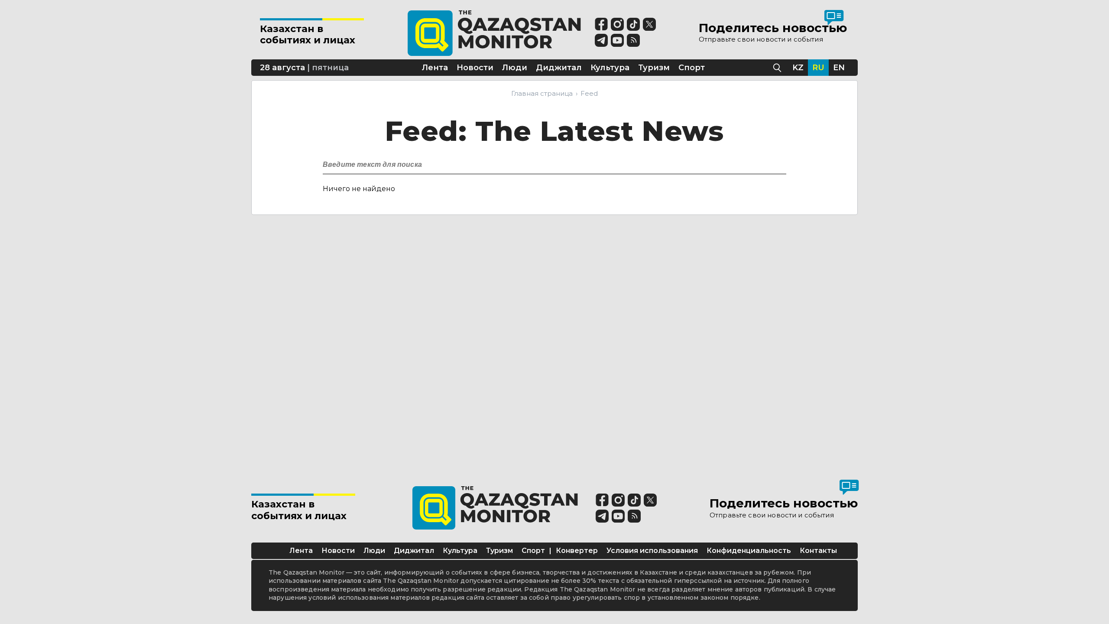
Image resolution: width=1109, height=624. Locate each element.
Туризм (499, 550)
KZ (798, 67)
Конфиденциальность (749, 550)
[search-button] (778, 162)
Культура (460, 550)
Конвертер (577, 550)
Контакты (818, 550)
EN (839, 67)
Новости (338, 550)
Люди (374, 550)
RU (818, 67)
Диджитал (414, 550)
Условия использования (652, 550)
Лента (301, 550)
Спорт (533, 550)
